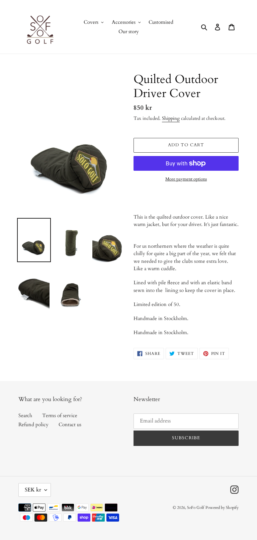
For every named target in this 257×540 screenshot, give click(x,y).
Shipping (171, 118)
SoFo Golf (195, 507)
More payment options (186, 179)
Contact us (70, 424)
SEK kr (33, 489)
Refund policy (33, 424)
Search (25, 415)
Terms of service (59, 415)
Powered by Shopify (222, 507)
